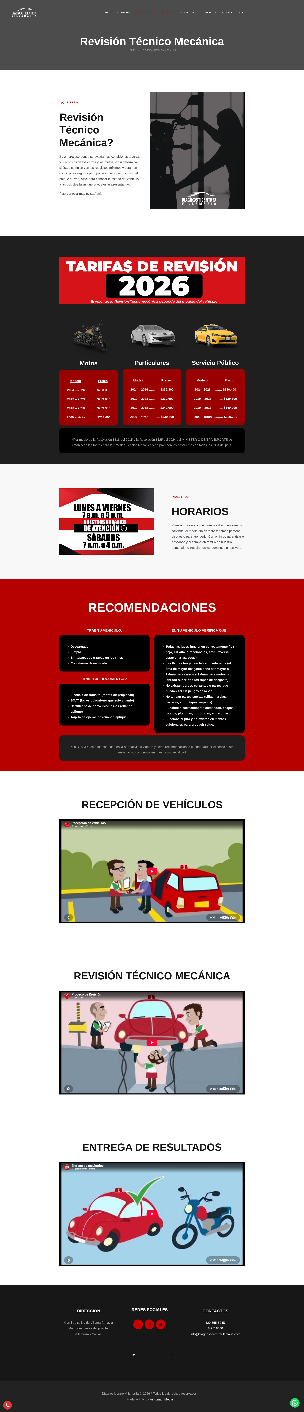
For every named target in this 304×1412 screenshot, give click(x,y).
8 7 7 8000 (215, 1328)
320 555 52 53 (215, 1322)
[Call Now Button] (7, 1405)
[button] (295, 1403)
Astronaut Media (161, 1399)
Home (131, 50)
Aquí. (98, 193)
